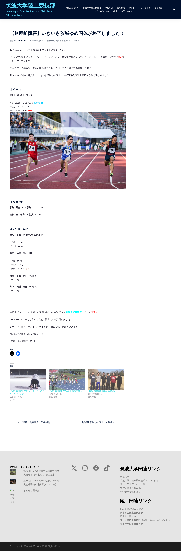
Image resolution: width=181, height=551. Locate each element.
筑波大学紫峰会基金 (130, 491)
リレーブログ (145, 8)
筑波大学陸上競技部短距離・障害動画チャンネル (145, 520)
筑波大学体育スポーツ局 (132, 484)
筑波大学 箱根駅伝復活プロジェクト (139, 480)
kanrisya (21, 41)
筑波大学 (124, 476)
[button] (174, 9)
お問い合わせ (127, 11)
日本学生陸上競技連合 (131, 512)
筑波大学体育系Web (130, 488)
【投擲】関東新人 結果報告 (35, 422)
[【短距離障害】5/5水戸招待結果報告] (67, 379)
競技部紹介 (71, 8)
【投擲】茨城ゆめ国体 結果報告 (98, 422)
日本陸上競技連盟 (129, 516)
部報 (115, 11)
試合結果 (121, 8)
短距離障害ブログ (63, 41)
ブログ (132, 8)
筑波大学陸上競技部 (30, 5)
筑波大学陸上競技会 (92, 8)
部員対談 (158, 8)
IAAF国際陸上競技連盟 (131, 508)
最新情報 (50, 41)
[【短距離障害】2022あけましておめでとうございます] (28, 379)
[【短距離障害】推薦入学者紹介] (106, 379)
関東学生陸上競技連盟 (131, 523)
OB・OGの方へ (102, 11)
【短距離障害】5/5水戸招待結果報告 (65, 391)
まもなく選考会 (31, 490)
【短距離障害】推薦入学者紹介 (102, 391)
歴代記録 (109, 8)
